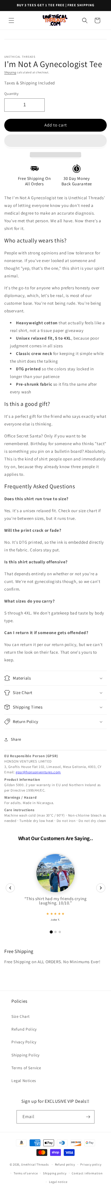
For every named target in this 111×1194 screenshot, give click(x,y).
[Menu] (11, 20)
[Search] (85, 20)
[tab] (51, 931)
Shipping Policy (25, 1055)
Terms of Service (26, 1067)
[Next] (100, 887)
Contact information (87, 1173)
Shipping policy (55, 1173)
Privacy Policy (23, 1042)
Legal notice (58, 1182)
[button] (55, 141)
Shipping (10, 72)
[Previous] (10, 887)
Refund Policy (24, 1029)
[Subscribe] (88, 1117)
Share (16, 739)
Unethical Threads (35, 1164)
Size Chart (20, 1016)
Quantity (11, 93)
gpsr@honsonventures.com (38, 772)
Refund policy (65, 1164)
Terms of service (26, 1173)
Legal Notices (23, 1080)
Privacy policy (90, 1164)
